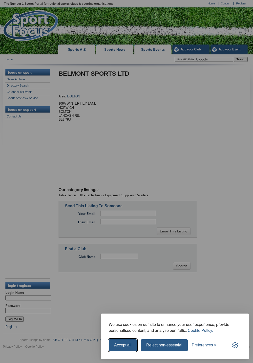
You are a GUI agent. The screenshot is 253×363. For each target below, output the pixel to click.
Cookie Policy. (200, 330)
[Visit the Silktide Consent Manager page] (235, 345)
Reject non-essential (164, 345)
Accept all (122, 345)
